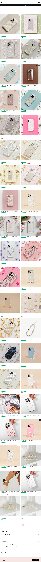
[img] (3, 36)
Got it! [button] (36, 559)
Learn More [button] (4, 560)
